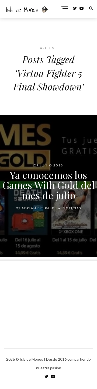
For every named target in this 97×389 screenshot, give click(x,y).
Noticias (72, 208)
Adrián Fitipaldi (39, 208)
